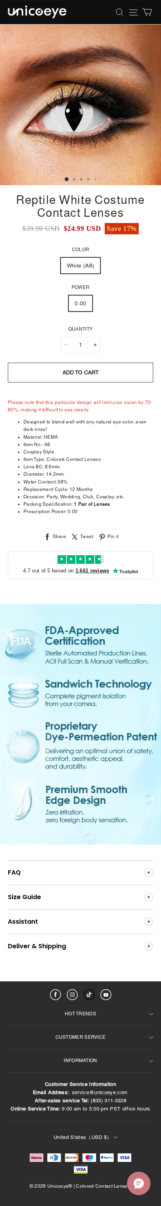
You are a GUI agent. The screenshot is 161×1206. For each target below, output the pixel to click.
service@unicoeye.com (100, 1092)
